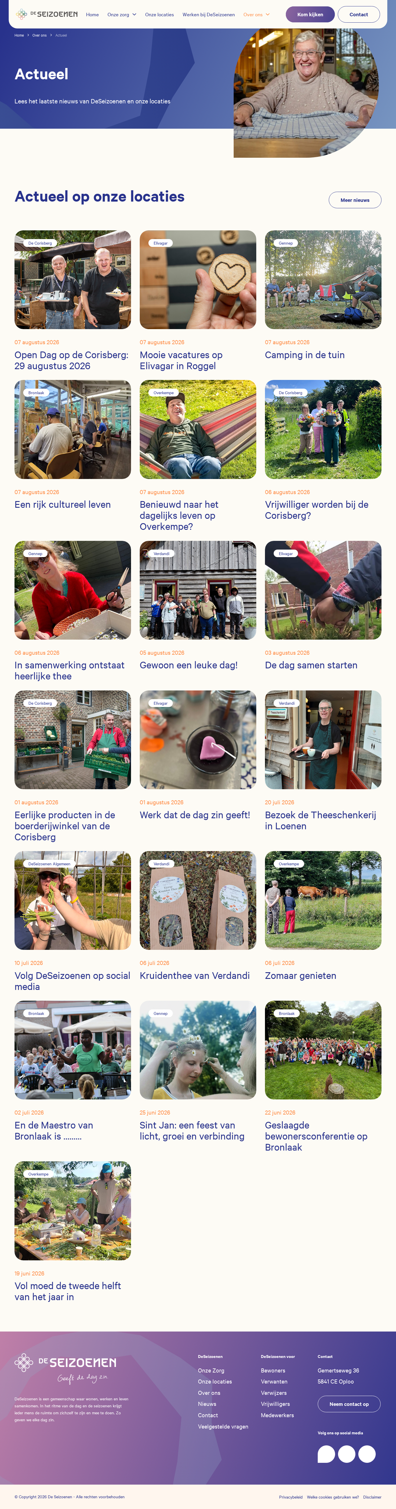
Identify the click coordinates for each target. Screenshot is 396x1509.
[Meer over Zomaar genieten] (323, 900)
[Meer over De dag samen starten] (323, 589)
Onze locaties (215, 1381)
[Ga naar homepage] (65, 1369)
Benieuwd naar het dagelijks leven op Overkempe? (179, 515)
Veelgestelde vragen (223, 1426)
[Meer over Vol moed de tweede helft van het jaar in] (72, 1210)
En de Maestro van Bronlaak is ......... (53, 1130)
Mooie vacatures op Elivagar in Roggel (181, 360)
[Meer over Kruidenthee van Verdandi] (198, 900)
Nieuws (207, 1403)
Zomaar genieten (301, 975)
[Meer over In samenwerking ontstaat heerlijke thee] (72, 589)
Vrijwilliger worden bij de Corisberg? (316, 509)
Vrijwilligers (275, 1403)
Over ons (209, 1392)
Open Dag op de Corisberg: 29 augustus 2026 (71, 360)
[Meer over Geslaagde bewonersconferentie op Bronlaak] (323, 1049)
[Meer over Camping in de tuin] (323, 279)
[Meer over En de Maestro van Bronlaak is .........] (72, 1049)
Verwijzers (274, 1392)
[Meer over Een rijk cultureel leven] (72, 429)
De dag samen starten (311, 665)
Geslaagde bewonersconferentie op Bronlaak (316, 1136)
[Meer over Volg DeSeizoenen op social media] (72, 900)
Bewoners (273, 1370)
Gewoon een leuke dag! (189, 665)
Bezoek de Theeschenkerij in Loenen (320, 820)
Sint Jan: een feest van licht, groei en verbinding (192, 1130)
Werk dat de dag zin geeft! (195, 815)
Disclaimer (372, 1497)
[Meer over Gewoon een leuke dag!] (198, 589)
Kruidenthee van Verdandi (195, 975)
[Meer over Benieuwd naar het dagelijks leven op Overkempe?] (198, 429)
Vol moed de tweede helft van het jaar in (67, 1291)
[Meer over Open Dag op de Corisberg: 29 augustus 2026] (72, 279)
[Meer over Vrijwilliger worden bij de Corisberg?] (323, 429)
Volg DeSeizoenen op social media (72, 980)
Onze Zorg (211, 1370)
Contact (208, 1414)
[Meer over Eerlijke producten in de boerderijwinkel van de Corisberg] (72, 739)
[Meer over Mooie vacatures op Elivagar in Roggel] (198, 279)
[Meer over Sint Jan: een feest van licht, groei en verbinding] (198, 1049)
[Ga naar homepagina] (46, 14)
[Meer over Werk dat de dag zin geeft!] (198, 739)
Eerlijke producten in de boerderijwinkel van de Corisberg (64, 826)
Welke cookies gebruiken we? (333, 1497)
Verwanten (274, 1381)
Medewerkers (277, 1414)
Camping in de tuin (305, 354)
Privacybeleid (291, 1497)
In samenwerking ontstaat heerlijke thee (69, 670)
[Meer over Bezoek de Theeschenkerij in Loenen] (323, 739)
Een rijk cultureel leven (62, 504)
